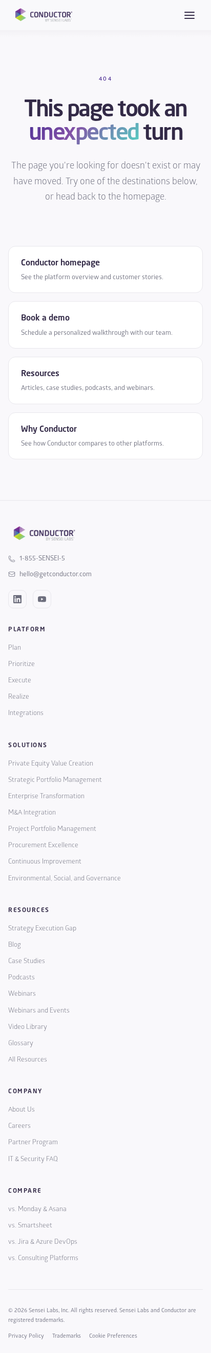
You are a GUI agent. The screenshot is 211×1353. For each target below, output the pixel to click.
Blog (14, 945)
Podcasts (21, 977)
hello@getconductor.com (55, 574)
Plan (14, 648)
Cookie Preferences (113, 1336)
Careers (19, 1126)
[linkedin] (17, 599)
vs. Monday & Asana (37, 1209)
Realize (18, 697)
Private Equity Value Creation (50, 763)
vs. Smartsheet (30, 1225)
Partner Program (33, 1142)
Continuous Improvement (44, 861)
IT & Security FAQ (33, 1159)
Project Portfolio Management (52, 829)
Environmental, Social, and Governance (64, 878)
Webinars (22, 994)
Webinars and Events (39, 1010)
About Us (21, 1109)
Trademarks (66, 1336)
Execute (19, 680)
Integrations (26, 713)
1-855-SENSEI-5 (42, 558)
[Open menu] (189, 15)
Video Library (27, 1027)
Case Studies (26, 961)
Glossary (20, 1043)
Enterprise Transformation (46, 796)
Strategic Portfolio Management (55, 780)
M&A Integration (32, 812)
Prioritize (21, 664)
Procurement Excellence (43, 845)
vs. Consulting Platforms (43, 1258)
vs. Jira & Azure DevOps (42, 1242)
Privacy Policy (26, 1336)
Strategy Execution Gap (42, 928)
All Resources (27, 1059)
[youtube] (42, 599)
